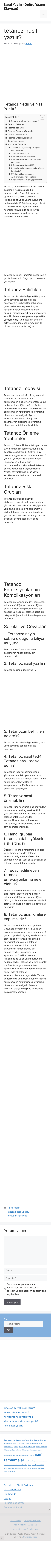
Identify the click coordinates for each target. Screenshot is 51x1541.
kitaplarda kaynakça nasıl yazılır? (21, 1421)
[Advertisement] (25, 75)
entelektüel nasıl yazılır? (16, 1412)
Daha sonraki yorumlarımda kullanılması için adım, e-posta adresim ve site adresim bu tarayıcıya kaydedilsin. (26, 1289)
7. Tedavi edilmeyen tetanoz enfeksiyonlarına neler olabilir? (23, 175)
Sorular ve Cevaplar (17, 144)
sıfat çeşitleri (24, 1468)
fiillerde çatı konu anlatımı (12, 1450)
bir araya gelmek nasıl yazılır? (19, 1408)
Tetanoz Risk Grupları (18, 134)
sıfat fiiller (11, 1468)
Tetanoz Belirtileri (16, 124)
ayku (14, 1443)
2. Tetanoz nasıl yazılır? (20, 153)
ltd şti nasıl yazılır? (13, 1425)
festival (21, 1447)
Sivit (29, 1465)
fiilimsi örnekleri (41, 1447)
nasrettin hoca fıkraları (19, 1465)
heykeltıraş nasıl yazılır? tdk (18, 1417)
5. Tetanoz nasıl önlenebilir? (22, 165)
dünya (27, 1443)
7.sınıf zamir (26, 1440)
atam (10, 1443)
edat (31, 1443)
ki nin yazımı (34, 1461)
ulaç (39, 1468)
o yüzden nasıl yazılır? (18, 1215)
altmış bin (42, 1440)
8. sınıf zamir (34, 1440)
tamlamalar (33, 1468)
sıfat (5, 1468)
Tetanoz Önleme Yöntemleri (21, 131)
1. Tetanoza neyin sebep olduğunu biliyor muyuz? (25, 148)
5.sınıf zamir (8, 1440)
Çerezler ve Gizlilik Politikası (18, 1485)
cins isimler (20, 1443)
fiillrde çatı (25, 1450)
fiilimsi (26, 1447)
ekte (11, 1447)
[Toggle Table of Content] (41, 117)
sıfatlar (17, 1468)
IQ (22, 1455)
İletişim (7, 1498)
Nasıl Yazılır (13, 1207)
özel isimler (12, 1471)
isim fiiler (26, 1455)
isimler (32, 1455)
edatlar (35, 1443)
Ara (6, 1319)
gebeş (35, 1450)
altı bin (6, 1443)
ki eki (27, 1461)
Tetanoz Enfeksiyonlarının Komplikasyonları (20, 139)
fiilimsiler (32, 1447)
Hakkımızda (10, 1494)
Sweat (34, 1465)
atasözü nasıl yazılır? (18, 1211)
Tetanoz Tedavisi (16, 128)
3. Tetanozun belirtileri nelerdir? (24, 156)
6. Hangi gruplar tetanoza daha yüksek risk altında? (27, 169)
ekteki (16, 1447)
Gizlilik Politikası (12, 1489)
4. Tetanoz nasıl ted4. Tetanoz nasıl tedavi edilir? (26, 160)
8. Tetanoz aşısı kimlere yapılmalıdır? (26, 180)
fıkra (31, 1450)
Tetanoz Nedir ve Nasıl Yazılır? (25, 121)
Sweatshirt (40, 1465)
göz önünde (17, 1455)
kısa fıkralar (8, 1465)
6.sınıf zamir (17, 1440)
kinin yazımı (43, 1461)
